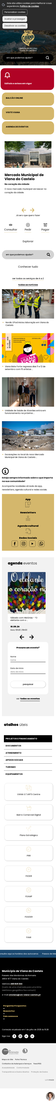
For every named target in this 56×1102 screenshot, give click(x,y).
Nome (13, 656)
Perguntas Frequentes (14, 1005)
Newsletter (9, 1011)
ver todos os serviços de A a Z (28, 278)
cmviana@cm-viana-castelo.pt (25, 994)
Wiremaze (49, 1080)
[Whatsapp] (41, 543)
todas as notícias (28, 284)
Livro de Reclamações (10, 1051)
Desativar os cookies (15, 25)
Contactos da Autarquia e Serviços (17, 1064)
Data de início (17, 668)
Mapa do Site (7, 1059)
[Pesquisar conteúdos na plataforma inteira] (47, 58)
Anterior (26, 211)
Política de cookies (29, 6)
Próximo (32, 211)
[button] (22, 637)
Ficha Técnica (21, 1059)
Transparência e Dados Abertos (15, 1072)
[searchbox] (28, 58)
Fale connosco (10, 1016)
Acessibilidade (25, 1051)
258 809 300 (16, 984)
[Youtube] (32, 543)
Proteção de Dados (39, 1072)
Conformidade (23, 1068)
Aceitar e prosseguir (14, 18)
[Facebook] (15, 543)
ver (28, 698)
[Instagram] (23, 543)
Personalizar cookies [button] (14, 12)
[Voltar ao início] (28, 39)
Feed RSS (37, 1064)
